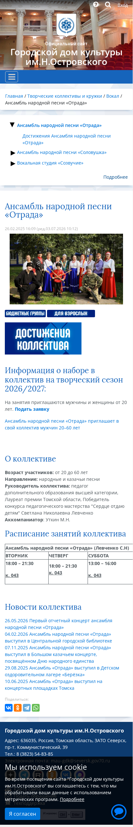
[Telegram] (27, 708)
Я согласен (22, 813)
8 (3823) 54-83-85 (34, 754)
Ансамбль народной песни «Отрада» (59, 125)
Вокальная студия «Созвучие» (50, 163)
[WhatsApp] (36, 708)
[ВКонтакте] (9, 708)
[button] (119, 811)
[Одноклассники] (18, 708)
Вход (123, 5)
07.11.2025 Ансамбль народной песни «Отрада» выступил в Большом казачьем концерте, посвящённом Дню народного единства (58, 654)
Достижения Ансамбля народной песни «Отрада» (67, 139)
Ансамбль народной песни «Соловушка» (62, 152)
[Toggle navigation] (11, 76)
